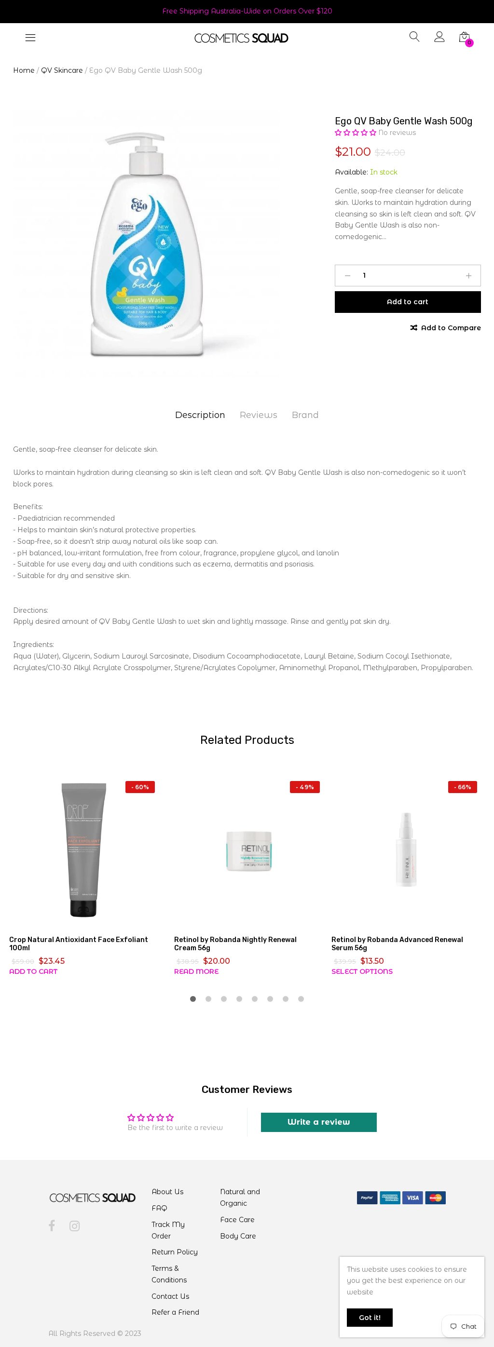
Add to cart (33, 971)
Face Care (237, 1219)
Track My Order (168, 1230)
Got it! (370, 1317)
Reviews (258, 415)
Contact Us (170, 1296)
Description (200, 415)
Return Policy (174, 1252)
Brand (305, 415)
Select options (362, 971)
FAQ (159, 1208)
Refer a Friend (175, 1312)
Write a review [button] (319, 1122)
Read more (196, 971)
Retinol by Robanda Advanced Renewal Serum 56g (397, 944)
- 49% (305, 787)
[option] (146, 243)
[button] (356, 132)
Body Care (238, 1236)
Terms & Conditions (169, 1274)
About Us (167, 1191)
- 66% (462, 787)
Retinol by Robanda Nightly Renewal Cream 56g (235, 944)
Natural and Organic (240, 1197)
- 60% (140, 787)
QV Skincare (62, 70)
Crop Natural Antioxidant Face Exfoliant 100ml (78, 944)
